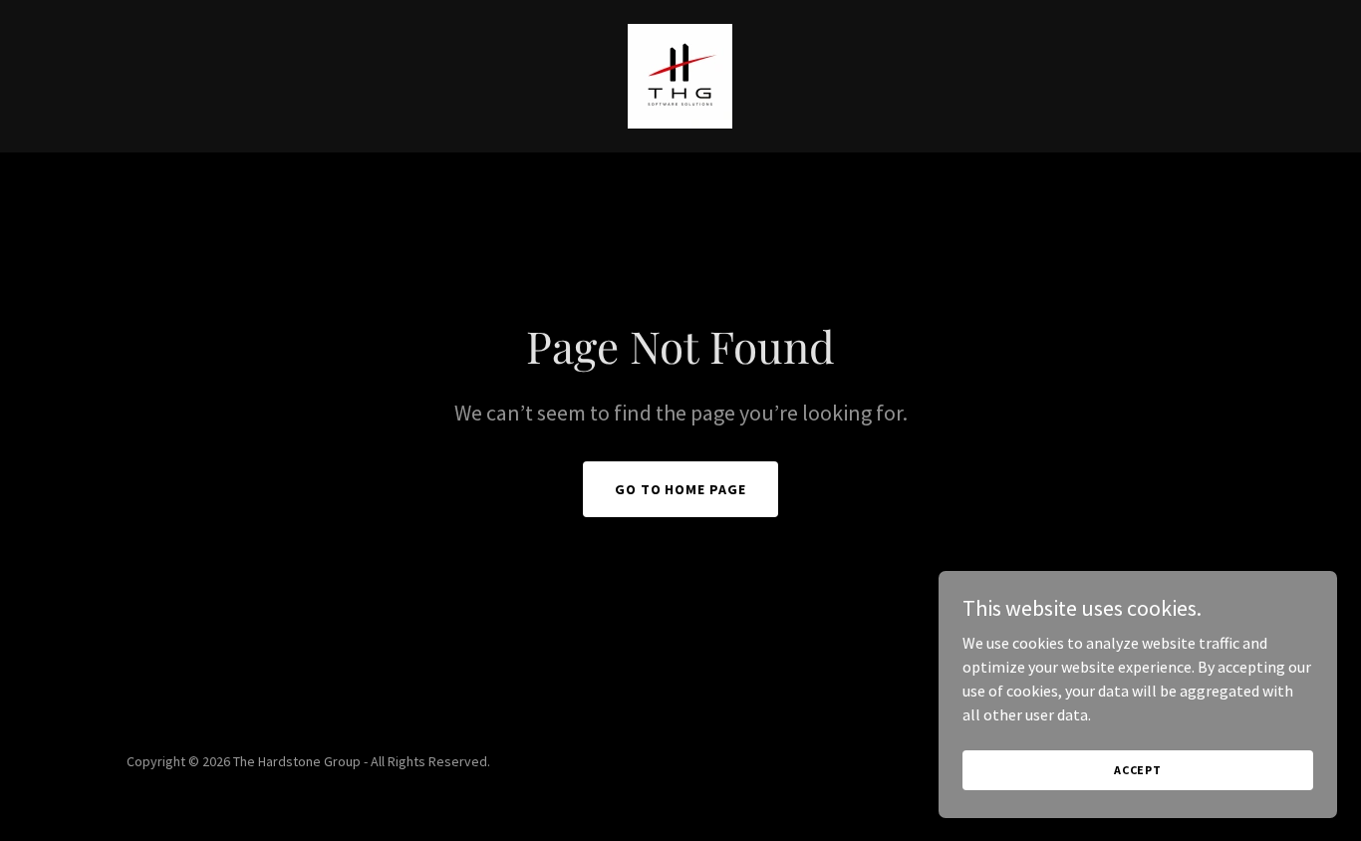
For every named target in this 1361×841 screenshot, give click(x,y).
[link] (680, 74)
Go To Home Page (681, 489)
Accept (1138, 769)
